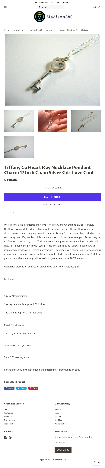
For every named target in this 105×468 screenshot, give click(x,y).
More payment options (52, 204)
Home (6, 30)
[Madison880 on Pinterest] (10, 438)
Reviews (58, 416)
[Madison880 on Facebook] (5, 438)
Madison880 (60, 459)
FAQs (57, 413)
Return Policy (9, 424)
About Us (58, 409)
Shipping (8, 416)
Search (7, 409)
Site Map (58, 420)
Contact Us (8, 413)
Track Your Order (11, 420)
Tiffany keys (18, 30)
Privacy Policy (60, 424)
